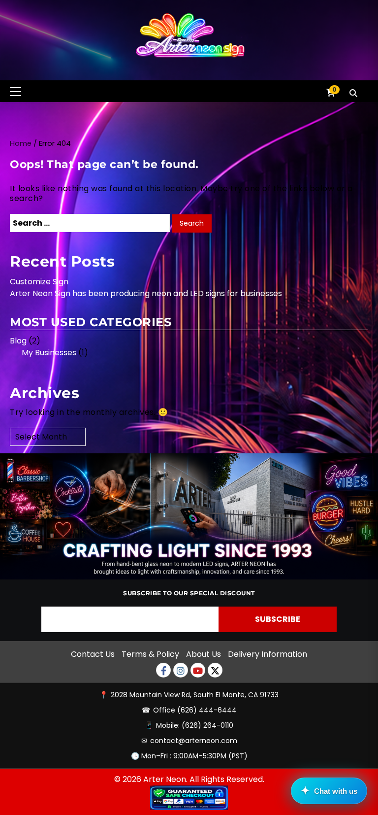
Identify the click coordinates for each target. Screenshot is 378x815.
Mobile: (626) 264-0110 (194, 725)
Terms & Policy (150, 654)
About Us (203, 654)
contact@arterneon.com (193, 741)
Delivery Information (267, 654)
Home (21, 143)
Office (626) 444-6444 (195, 710)
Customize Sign (39, 281)
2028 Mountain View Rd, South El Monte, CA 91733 (195, 695)
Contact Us (93, 654)
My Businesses (49, 352)
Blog (18, 340)
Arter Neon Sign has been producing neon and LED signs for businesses (146, 293)
